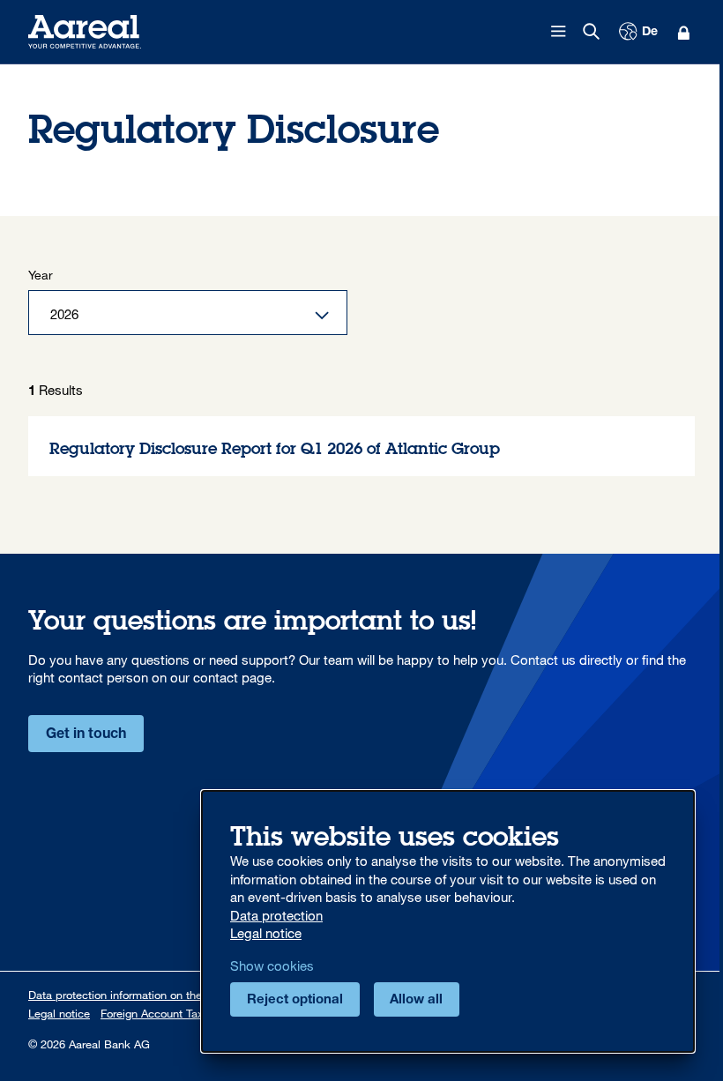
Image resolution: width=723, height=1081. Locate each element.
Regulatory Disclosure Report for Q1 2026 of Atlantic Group (361, 446)
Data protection (276, 915)
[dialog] (448, 921)
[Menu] (559, 32)
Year (40, 274)
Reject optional (295, 1000)
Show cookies (272, 965)
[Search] (591, 32)
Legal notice (59, 1013)
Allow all (416, 1000)
